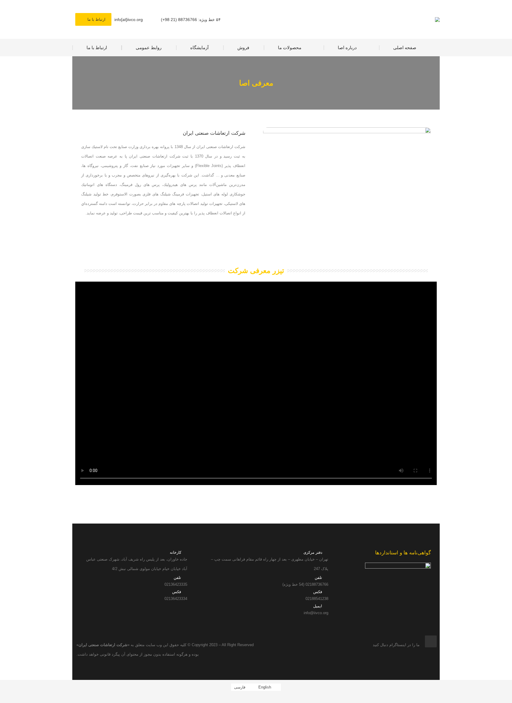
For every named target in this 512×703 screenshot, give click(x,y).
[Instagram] (431, 641)
